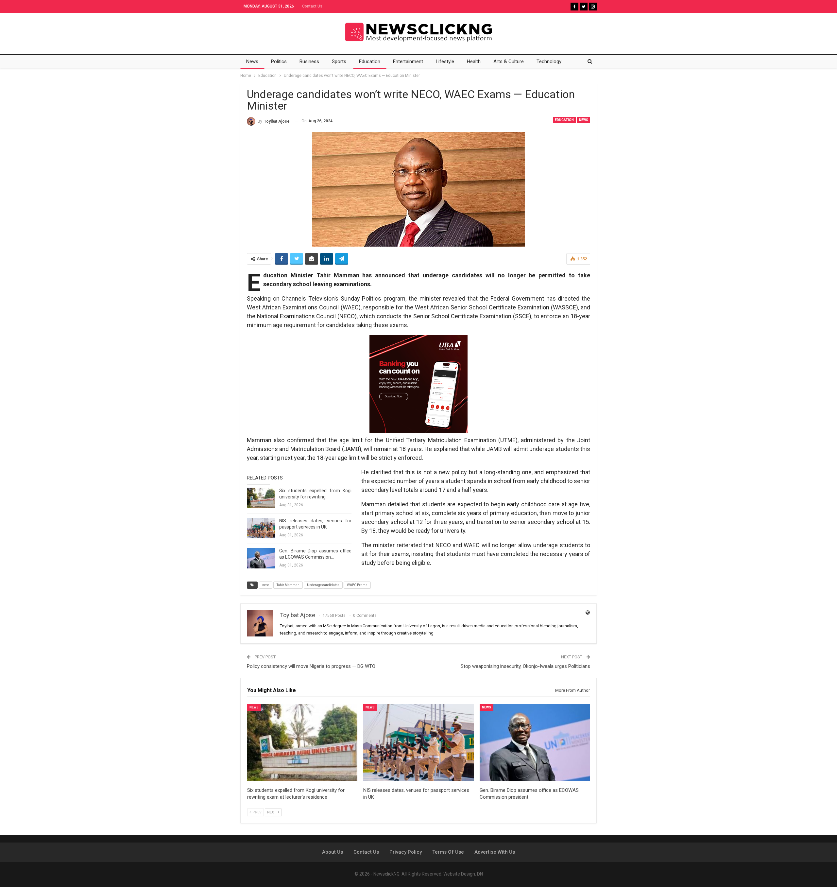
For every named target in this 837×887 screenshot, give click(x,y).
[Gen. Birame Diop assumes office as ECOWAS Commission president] (261, 558)
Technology (549, 61)
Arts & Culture (508, 61)
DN (480, 874)
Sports (339, 61)
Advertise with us (494, 852)
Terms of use (448, 852)
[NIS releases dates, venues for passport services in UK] (261, 528)
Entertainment (408, 61)
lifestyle (445, 61)
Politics (279, 61)
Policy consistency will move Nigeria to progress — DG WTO (311, 666)
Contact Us (312, 6)
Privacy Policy (405, 852)
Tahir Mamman (288, 585)
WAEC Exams (357, 585)
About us (332, 852)
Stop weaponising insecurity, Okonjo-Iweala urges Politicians (525, 666)
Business (309, 61)
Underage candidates (323, 585)
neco (265, 585)
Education (369, 61)
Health (474, 61)
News (252, 61)
